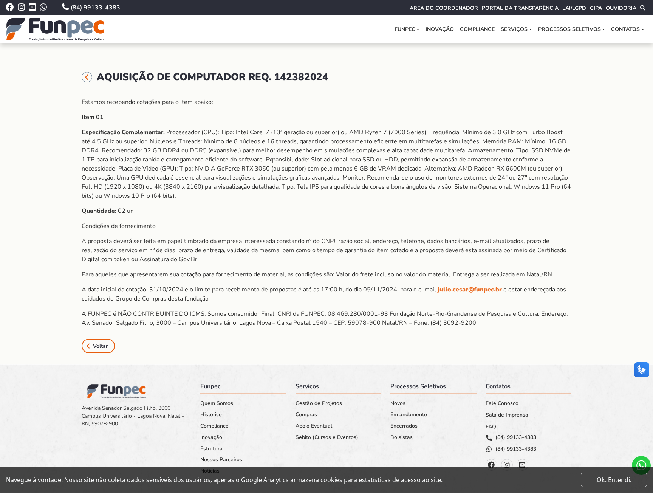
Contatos (625, 29)
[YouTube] (522, 465)
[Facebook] (491, 465)
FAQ (491, 426)
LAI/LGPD (574, 8)
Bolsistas (401, 437)
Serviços (514, 29)
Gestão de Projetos (319, 403)
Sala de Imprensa (507, 415)
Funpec (405, 29)
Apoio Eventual (314, 426)
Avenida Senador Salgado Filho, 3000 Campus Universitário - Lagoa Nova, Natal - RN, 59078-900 (133, 416)
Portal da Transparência (520, 8)
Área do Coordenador (444, 8)
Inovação (440, 29)
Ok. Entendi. (614, 480)
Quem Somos (216, 403)
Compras (306, 414)
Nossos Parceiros (221, 459)
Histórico (211, 414)
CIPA (596, 8)
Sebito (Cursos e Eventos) (327, 437)
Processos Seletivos (569, 29)
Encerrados (404, 426)
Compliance (477, 29)
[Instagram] (507, 465)
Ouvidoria (621, 8)
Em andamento (408, 414)
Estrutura (211, 448)
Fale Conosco (502, 403)
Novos (397, 403)
